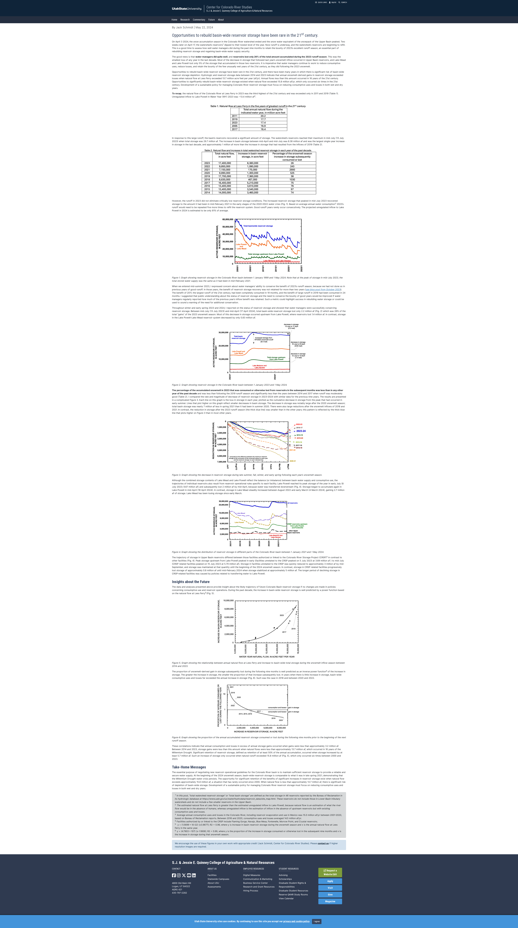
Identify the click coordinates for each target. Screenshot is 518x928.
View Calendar (286, 898)
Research (185, 19)
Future (211, 19)
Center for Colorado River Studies (229, 7)
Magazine (330, 901)
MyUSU (334, 2)
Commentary (199, 19)
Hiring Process (250, 890)
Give (330, 894)
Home (174, 19)
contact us (323, 843)
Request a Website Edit (330, 872)
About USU (213, 883)
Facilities (212, 875)
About (221, 19)
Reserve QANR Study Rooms (293, 894)
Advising (283, 875)
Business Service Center (255, 883)
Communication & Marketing (257, 879)
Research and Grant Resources (259, 886)
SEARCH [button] (344, 2)
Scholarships (285, 879)
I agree (317, 921)
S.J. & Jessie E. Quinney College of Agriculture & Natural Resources (239, 10)
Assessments (214, 886)
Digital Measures (251, 875)
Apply (330, 881)
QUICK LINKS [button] (322, 2)
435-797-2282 (179, 892)
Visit (330, 887)
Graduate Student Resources (293, 890)
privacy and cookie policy (296, 921)
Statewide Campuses (218, 879)
